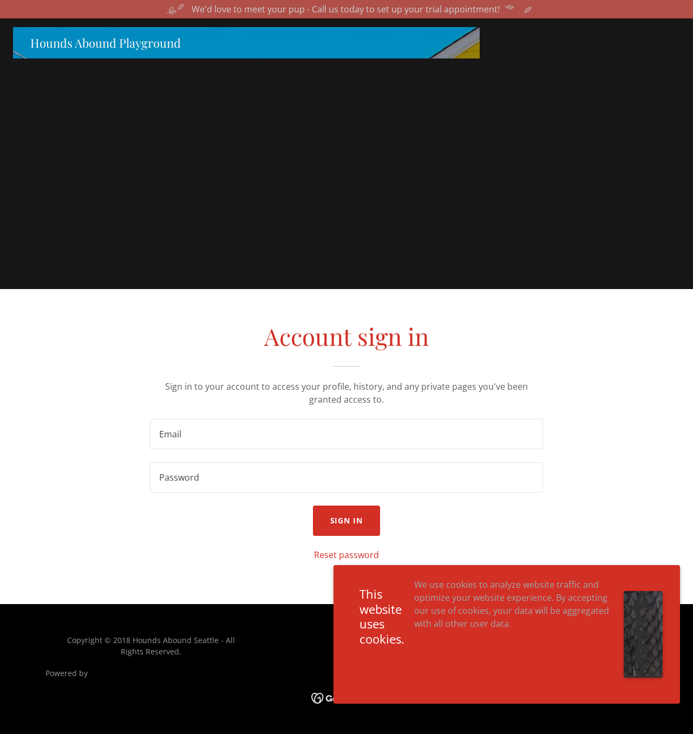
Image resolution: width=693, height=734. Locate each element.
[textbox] (346, 434)
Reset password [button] (346, 555)
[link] (105, 44)
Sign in (346, 520)
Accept (643, 634)
